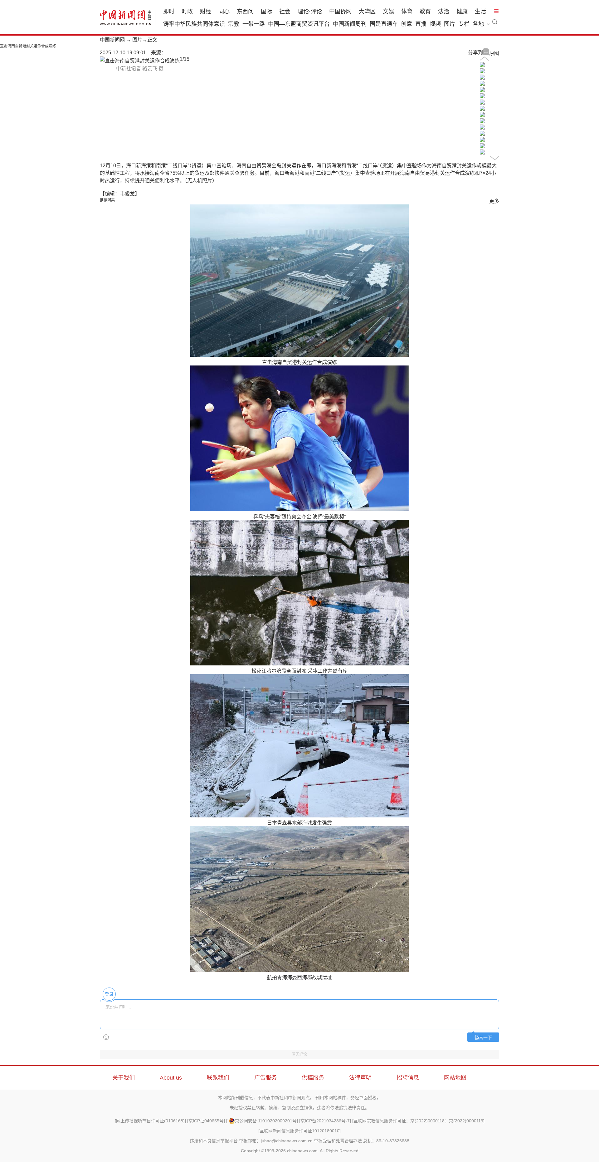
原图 (494, 53)
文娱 (388, 11)
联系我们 (218, 1078)
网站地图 (455, 1078)
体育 (406, 11)
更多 (494, 201)
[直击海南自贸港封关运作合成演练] (482, 65)
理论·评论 (310, 11)
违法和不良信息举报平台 (214, 1140)
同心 (224, 11)
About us (171, 1078)
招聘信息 (408, 1078)
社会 (284, 11)
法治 (443, 11)
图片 (449, 24)
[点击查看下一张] (140, 60)
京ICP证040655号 (206, 1120)
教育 (425, 11)
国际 (266, 11)
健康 (462, 11)
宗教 (233, 24)
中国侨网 (340, 11)
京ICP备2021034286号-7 (325, 1120)
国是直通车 (384, 24)
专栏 (464, 24)
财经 (205, 11)
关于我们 (123, 1078)
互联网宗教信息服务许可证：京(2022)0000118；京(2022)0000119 (418, 1120)
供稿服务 (313, 1078)
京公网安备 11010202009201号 (266, 1120)
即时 (168, 11)
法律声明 (360, 1078)
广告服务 (265, 1078)
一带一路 (253, 24)
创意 (406, 24)
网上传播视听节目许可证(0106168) (150, 1120)
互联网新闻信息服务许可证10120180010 (299, 1130)
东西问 (245, 11)
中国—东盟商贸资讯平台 (299, 24)
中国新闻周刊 (350, 24)
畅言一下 (483, 1037)
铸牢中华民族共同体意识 (194, 24)
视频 (435, 24)
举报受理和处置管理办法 (338, 1140)
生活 (480, 11)
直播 (420, 24)
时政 (187, 11)
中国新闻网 (112, 39)
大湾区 (367, 11)
